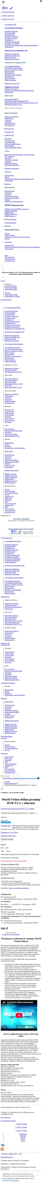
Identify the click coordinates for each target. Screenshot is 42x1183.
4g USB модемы (10, 142)
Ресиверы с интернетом (13, 325)
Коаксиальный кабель (12, 165)
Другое (7, 239)
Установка (8, 242)
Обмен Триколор (10, 80)
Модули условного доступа (14, 70)
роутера (31, 992)
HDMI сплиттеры (10, 209)
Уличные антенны (11, 90)
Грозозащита (19, 201)
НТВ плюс (8, 498)
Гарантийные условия (12, 296)
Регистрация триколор (8, 1121)
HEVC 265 (8, 386)
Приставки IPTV (23, 101)
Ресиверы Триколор (11, 31)
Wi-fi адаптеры (9, 147)
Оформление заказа (11, 294)
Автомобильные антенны (25, 90)
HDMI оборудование (12, 470)
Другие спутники (10, 503)
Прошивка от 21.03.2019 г (9, 832)
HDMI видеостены (11, 214)
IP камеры (8, 161)
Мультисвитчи (9, 73)
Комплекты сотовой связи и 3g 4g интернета (19, 154)
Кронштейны (9, 175)
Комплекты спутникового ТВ (14, 328)
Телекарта (15, 247)
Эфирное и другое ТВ (12, 83)
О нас (23, 1141)
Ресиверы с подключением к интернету (18, 45)
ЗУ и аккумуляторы (11, 493)
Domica (11, 1154)
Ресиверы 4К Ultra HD (12, 42)
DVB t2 (30, 1043)
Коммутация (9, 451)
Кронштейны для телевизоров (15, 448)
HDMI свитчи (9, 212)
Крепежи (8, 179)
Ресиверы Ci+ (9, 40)
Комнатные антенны (11, 89)
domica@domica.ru (7, 1157)
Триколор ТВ (9, 245)
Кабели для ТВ (10, 201)
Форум (23, 1139)
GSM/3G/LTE (9, 135)
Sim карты (8, 158)
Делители (8, 120)
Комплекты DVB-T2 (11, 116)
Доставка (23, 1136)
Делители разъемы (11, 434)
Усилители (8, 122)
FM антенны (9, 92)
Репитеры (17, 144)
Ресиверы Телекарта (11, 36)
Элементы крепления (12, 168)
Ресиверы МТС (10, 35)
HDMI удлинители (22, 209)
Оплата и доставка (7, 839)
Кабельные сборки (11, 163)
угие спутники (28, 247)
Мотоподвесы (9, 77)
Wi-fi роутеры (9, 144)
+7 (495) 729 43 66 (7, 16)
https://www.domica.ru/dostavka (19, 888)
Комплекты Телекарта (12, 59)
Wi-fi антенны (9, 146)
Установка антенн (11, 286)
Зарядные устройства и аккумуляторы (17, 237)
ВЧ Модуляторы (10, 123)
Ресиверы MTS (10, 314)
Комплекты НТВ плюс (12, 55)
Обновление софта (11, 289)
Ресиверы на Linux (11, 38)
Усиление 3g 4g (10, 261)
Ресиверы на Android (12, 43)
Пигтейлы (17, 147)
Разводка (8, 184)
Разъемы (7, 200)
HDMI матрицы (10, 216)
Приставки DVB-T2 (11, 99)
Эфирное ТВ (9, 505)
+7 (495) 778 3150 (21, 1130)
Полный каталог (6, 300)
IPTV (6, 255)
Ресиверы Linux (10, 318)
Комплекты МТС (10, 57)
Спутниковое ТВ (10, 24)
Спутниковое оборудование (14, 344)
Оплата (23, 1137)
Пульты (7, 233)
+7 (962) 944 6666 (21, 1124)
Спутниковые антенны (12, 66)
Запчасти (8, 226)
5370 (13, 996)
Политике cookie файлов (10, 1180)
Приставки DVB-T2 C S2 (13, 104)
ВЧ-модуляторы (10, 78)
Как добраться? (6, 1117)
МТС (20, 247)
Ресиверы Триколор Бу (12, 327)
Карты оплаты (9, 71)
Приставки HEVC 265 (30, 103)
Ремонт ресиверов (11, 287)
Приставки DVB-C (11, 101)
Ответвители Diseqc (11, 460)
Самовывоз (23, 1134)
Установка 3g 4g (10, 259)
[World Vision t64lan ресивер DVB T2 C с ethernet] (17, 809)
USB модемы (9, 413)
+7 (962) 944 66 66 (7, 12)
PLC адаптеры (9, 156)
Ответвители (9, 118)
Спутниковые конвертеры (13, 68)
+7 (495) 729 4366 (21, 1127)
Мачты (7, 177)
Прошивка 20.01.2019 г (8, 836)
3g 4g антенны (9, 140)
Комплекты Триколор (12, 54)
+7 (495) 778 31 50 (7, 19)
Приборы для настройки (13, 75)
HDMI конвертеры (11, 211)
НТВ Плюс (8, 247)
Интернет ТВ (9, 129)
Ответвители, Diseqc (11, 196)
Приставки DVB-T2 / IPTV (14, 103)
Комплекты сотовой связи (13, 431)
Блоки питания (10, 235)
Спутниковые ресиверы (14, 28)
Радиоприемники (10, 219)
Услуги (3, 281)
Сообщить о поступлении (10, 934)
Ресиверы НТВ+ (10, 33)
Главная (7, 781)
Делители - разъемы (11, 160)
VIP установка (9, 257)
